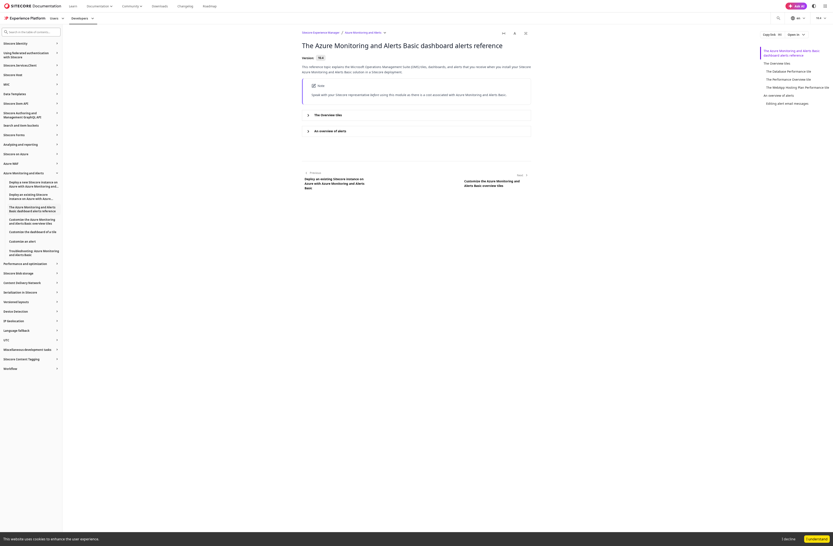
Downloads (160, 6)
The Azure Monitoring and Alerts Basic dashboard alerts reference (792, 53)
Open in (793, 35)
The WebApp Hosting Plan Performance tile (797, 87)
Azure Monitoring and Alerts (363, 32)
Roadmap (210, 6)
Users (54, 18)
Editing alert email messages (787, 103)
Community (130, 6)
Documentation (98, 6)
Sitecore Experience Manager (320, 32)
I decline (788, 539)
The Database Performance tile (788, 71)
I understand (817, 539)
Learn (73, 6)
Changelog (185, 6)
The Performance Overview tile (788, 79)
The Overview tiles (777, 63)
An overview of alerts (779, 95)
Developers (79, 18)
